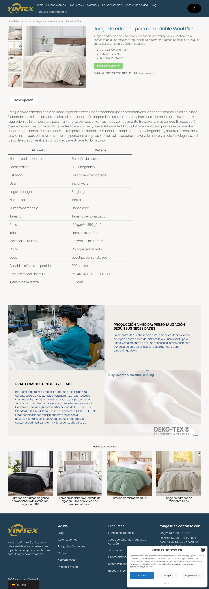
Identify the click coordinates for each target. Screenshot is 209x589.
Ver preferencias (192, 575)
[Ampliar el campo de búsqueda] (194, 8)
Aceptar (142, 575)
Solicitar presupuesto (108, 65)
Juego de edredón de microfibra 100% (178, 499)
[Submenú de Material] (98, 5)
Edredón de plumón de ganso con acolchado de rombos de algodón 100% (30, 501)
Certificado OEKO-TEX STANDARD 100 (112, 73)
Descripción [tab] (23, 100)
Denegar (167, 575)
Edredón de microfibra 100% (129, 497)
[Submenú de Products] (83, 5)
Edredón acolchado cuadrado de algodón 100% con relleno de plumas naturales (79, 501)
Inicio (10, 21)
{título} (166, 583)
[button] (202, 549)
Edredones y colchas (24, 21)
